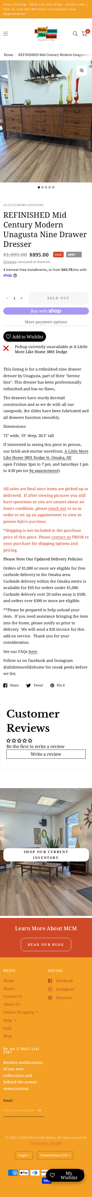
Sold (7, 1028)
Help (7, 1020)
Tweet (38, 685)
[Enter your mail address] (39, 1110)
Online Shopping (18, 1012)
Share (14, 685)
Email (8, 1100)
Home (8, 54)
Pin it (61, 685)
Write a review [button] (46, 754)
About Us (11, 1004)
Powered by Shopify (46, 1143)
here (33, 651)
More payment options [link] (46, 321)
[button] (46, 854)
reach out (57, 508)
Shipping (9, 262)
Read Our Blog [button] (46, 944)
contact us (61, 536)
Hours (9, 988)
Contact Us (12, 996)
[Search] (75, 33)
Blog (7, 1035)
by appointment (43, 470)
